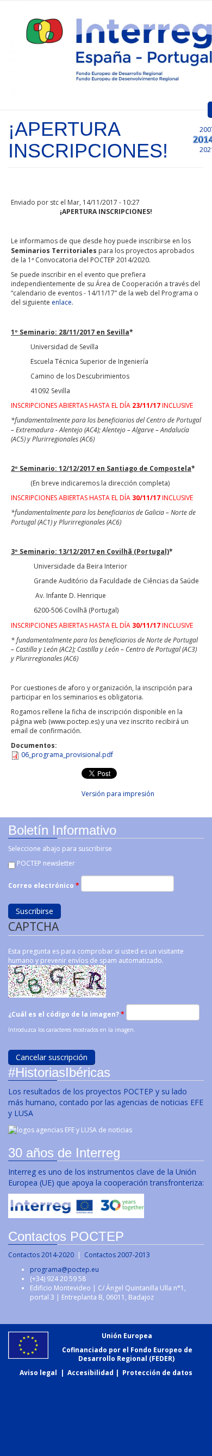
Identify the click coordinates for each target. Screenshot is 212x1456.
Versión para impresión (118, 793)
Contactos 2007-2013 (117, 1254)
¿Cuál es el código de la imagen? (66, 1014)
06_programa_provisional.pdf (67, 754)
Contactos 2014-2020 (41, 1254)
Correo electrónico (43, 885)
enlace (62, 302)
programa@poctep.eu (64, 1269)
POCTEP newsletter (46, 863)
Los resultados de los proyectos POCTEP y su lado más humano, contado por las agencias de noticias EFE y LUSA (105, 1102)
